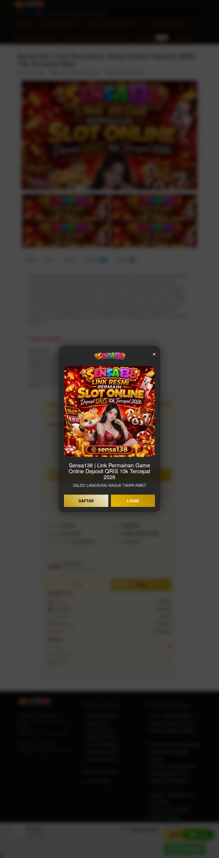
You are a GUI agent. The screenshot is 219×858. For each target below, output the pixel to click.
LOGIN (133, 500)
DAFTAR (86, 500)
